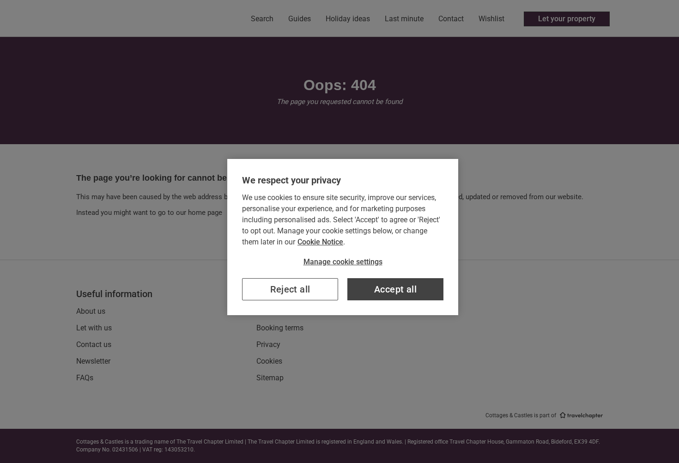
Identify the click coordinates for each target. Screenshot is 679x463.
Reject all (290, 289)
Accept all (395, 289)
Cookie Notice (320, 242)
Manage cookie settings (342, 261)
